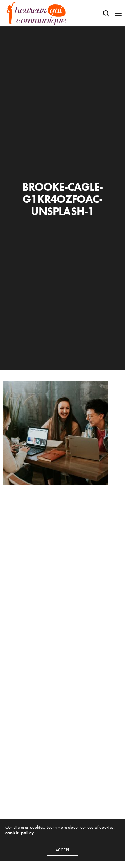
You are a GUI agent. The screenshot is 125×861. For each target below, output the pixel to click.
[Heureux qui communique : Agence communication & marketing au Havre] (36, 13)
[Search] (106, 13)
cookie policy (19, 833)
